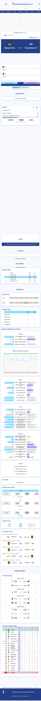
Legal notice (14, 692)
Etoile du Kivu (15, 592)
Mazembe (25, 581)
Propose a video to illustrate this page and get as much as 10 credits (22, 244)
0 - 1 (20, 537)
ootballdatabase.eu (23, 4)
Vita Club (15, 598)
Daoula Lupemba (7, 110)
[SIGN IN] (39, 9)
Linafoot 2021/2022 (19, 32)
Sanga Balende (15, 618)
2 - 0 (20, 543)
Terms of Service (24, 692)
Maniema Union (27, 537)
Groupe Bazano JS (13, 537)
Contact (18, 692)
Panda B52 (25, 613)
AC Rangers (16, 585)
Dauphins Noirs (15, 581)
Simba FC (25, 592)
